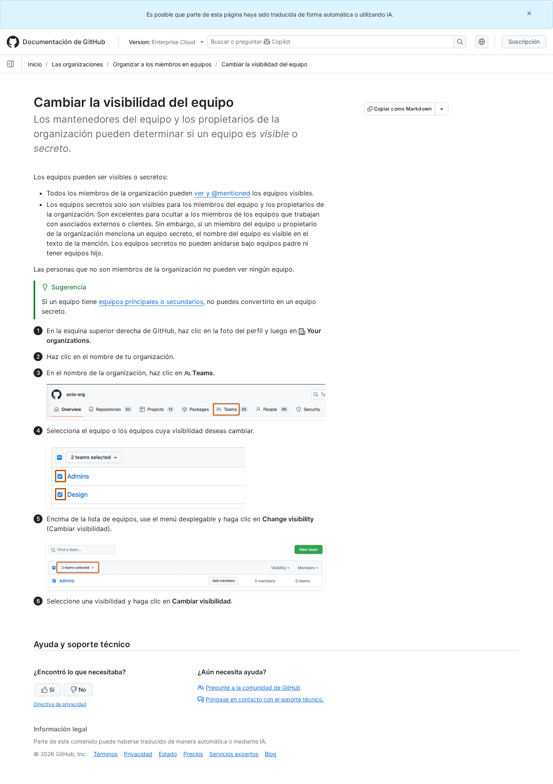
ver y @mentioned (222, 193)
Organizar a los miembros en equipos (162, 64)
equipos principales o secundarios (151, 301)
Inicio (35, 64)
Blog (270, 753)
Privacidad (138, 753)
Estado (168, 753)
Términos (105, 753)
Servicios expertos (233, 753)
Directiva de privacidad (60, 704)
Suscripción (524, 41)
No (82, 689)
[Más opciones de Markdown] (442, 108)
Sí (51, 689)
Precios (193, 753)
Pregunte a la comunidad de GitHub (253, 687)
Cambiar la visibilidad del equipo (264, 64)
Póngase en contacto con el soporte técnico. (265, 699)
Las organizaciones (77, 64)
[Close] (529, 13)
